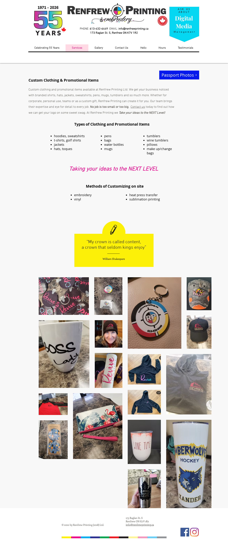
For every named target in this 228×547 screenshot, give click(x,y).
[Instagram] (194, 532)
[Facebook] (184, 532)
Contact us (138, 107)
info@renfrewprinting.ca (133, 29)
